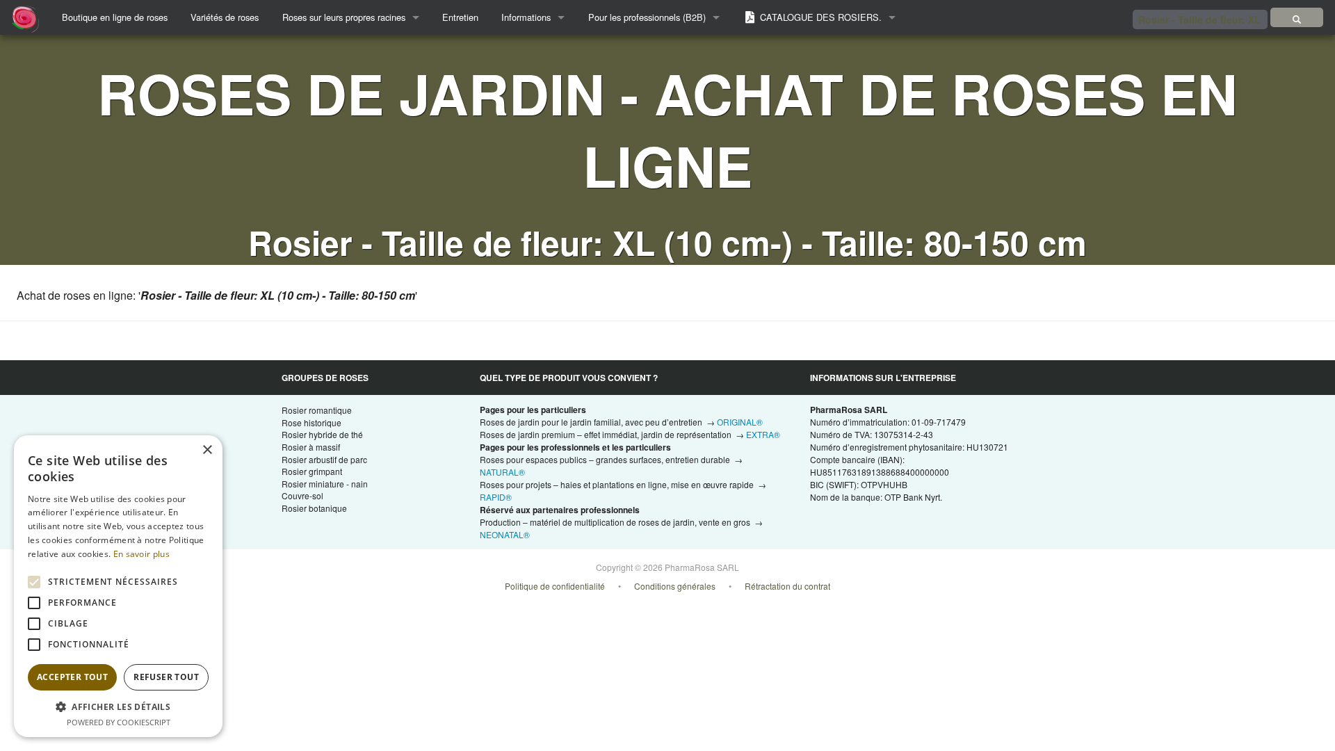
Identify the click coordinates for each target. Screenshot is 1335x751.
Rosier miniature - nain (325, 484)
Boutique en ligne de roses (115, 17)
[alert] (118, 586)
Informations (526, 17)
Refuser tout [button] (166, 677)
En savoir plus (141, 554)
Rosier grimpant (312, 471)
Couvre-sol (302, 495)
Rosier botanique (314, 508)
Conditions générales (674, 586)
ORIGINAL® (740, 422)
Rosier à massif (311, 447)
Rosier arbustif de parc (324, 459)
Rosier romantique (317, 410)
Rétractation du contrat (787, 586)
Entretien (460, 17)
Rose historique (311, 422)
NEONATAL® (505, 534)
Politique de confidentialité (555, 586)
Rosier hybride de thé (322, 434)
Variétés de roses (225, 17)
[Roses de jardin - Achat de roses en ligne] (1296, 17)
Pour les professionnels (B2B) (647, 17)
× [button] (207, 450)
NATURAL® (502, 472)
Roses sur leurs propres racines (343, 17)
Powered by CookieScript (118, 722)
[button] (118, 706)
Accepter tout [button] (72, 677)
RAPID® (496, 497)
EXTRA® (763, 434)
